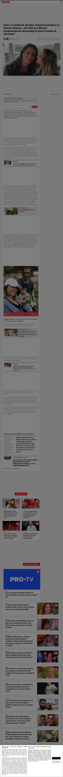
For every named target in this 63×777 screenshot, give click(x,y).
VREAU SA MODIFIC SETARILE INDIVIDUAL (56, 762)
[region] (31, 761)
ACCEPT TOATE (56, 758)
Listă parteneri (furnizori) (32, 761)
